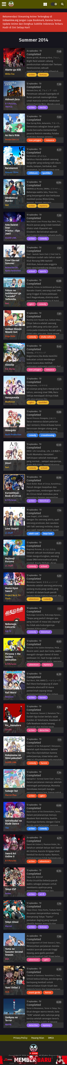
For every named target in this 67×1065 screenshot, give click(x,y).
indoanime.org (10, 20)
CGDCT (31, 304)
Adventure (34, 599)
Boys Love (47, 533)
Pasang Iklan (37, 1038)
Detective (44, 730)
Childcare (33, 173)
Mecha (43, 107)
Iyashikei (46, 173)
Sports (43, 271)
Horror (48, 992)
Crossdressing (47, 435)
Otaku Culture (47, 337)
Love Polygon (35, 140)
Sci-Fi (42, 894)
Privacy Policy (20, 1038)
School (32, 271)
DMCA (51, 1038)
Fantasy (43, 74)
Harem (43, 697)
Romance (50, 140)
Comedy (43, 238)
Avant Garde (34, 992)
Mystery (43, 206)
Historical (44, 501)
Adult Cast (33, 533)
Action (32, 74)
